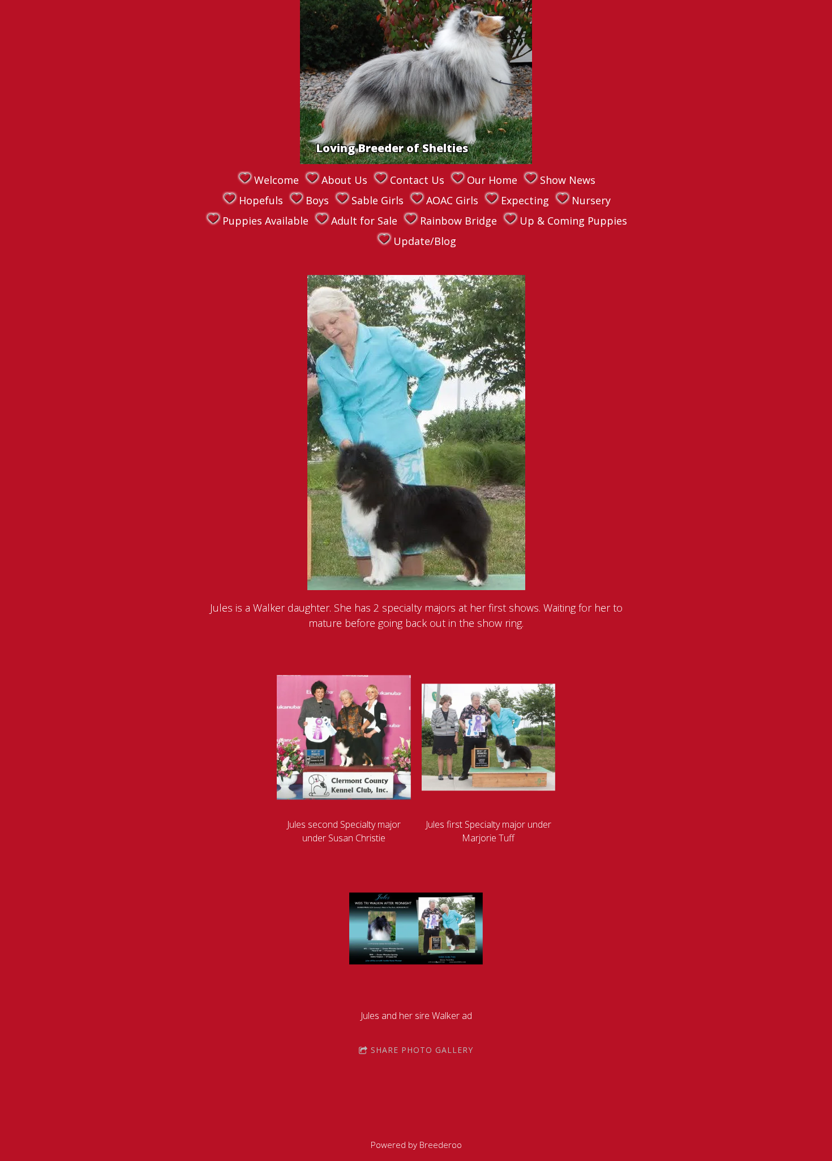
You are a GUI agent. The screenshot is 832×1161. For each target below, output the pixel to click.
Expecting (525, 200)
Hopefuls (261, 200)
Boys (317, 200)
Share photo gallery (422, 1049)
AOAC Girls (452, 200)
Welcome (276, 180)
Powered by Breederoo (416, 1144)
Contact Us (417, 180)
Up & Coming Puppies (573, 220)
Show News (567, 180)
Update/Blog (424, 241)
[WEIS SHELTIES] (390, 125)
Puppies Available (265, 220)
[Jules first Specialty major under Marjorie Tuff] (488, 737)
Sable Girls (377, 200)
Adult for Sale (364, 220)
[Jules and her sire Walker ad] (416, 928)
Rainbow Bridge (458, 220)
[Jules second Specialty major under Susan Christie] (343, 737)
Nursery (591, 200)
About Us (344, 180)
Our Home (492, 180)
